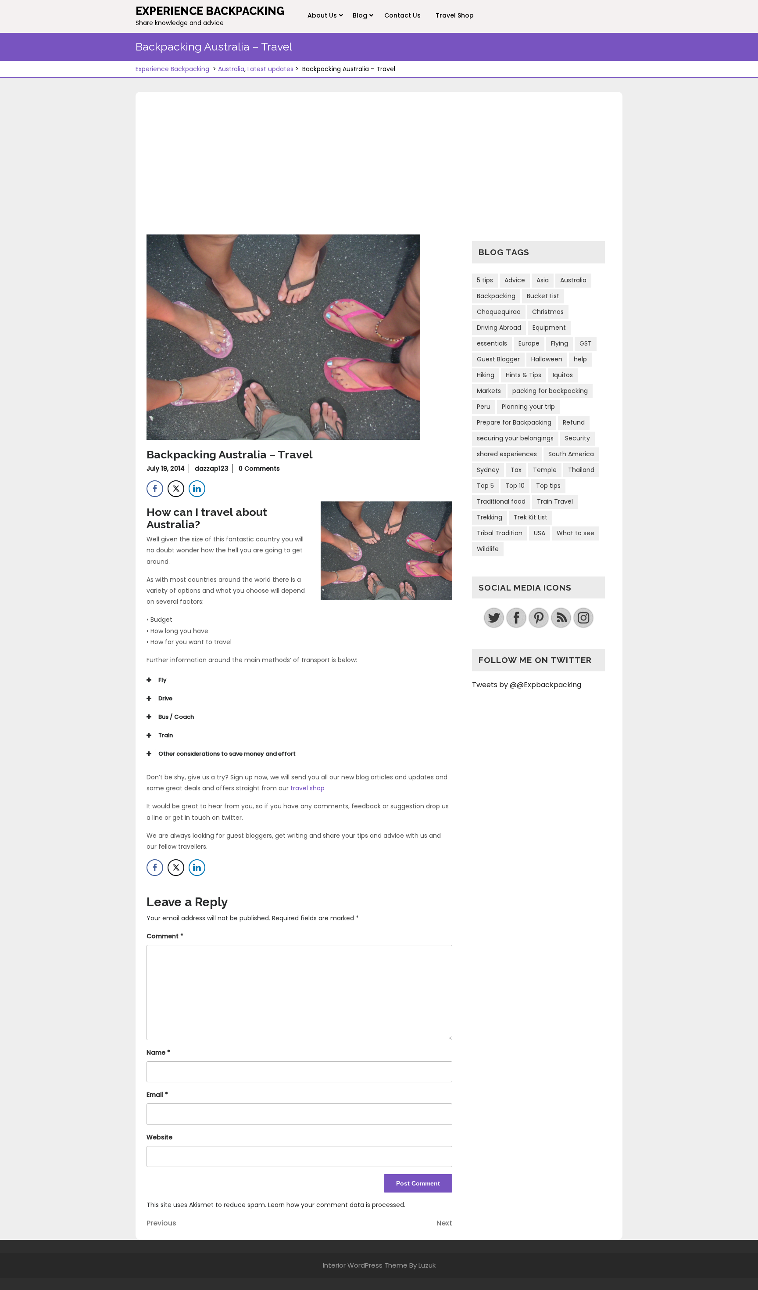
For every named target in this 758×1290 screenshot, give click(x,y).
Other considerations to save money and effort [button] (227, 753)
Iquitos (563, 375)
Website (159, 1137)
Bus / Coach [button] (176, 717)
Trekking (489, 517)
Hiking (485, 375)
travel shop (307, 788)
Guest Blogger (498, 359)
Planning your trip (528, 406)
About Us (322, 15)
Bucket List (543, 296)
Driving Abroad (499, 327)
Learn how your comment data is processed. (336, 1204)
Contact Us (402, 15)
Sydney (488, 469)
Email (157, 1094)
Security (577, 438)
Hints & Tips (523, 375)
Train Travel (555, 501)
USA (539, 533)
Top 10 (515, 485)
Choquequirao (499, 311)
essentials (492, 343)
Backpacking (496, 296)
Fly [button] (162, 680)
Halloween (546, 359)
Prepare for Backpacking (514, 422)
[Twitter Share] (176, 488)
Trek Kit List (530, 517)
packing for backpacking (550, 390)
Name (158, 1052)
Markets (489, 390)
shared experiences (507, 454)
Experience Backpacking (210, 11)
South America (571, 454)
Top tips (548, 485)
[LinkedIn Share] (197, 488)
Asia (542, 280)
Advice (514, 280)
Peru (483, 406)
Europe (529, 343)
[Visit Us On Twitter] (494, 618)
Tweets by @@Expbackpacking (526, 685)
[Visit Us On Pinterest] (538, 618)
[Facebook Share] (155, 488)
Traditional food (501, 501)
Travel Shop (455, 15)
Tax (516, 469)
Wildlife (488, 548)
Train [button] (165, 735)
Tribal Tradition (499, 533)
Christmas (548, 311)
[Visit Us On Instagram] (583, 618)
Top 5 (485, 485)
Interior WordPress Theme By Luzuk (379, 1265)
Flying (559, 343)
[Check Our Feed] (561, 618)
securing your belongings (515, 438)
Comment (165, 936)
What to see (575, 533)
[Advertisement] (379, 168)
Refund (574, 422)
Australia (231, 69)
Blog (360, 15)
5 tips (485, 280)
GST (585, 343)
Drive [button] (165, 698)
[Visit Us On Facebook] (516, 618)
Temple (545, 469)
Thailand (581, 469)
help (580, 359)
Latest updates (270, 69)
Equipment (549, 327)
